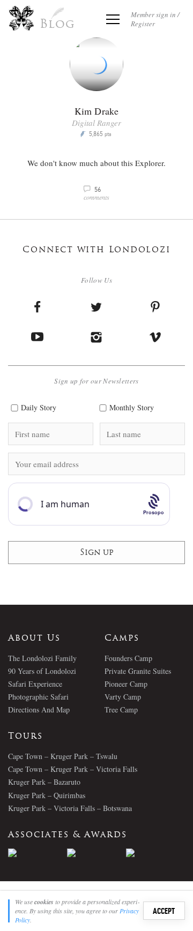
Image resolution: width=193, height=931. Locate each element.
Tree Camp (121, 709)
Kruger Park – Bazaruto (44, 782)
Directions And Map (39, 709)
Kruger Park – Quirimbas (46, 795)
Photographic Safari (38, 697)
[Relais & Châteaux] (155, 853)
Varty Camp (123, 697)
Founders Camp (128, 658)
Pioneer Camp (126, 684)
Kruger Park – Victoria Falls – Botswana (70, 808)
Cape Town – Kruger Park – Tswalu (62, 756)
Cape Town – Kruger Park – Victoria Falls (72, 769)
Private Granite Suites (138, 671)
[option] (37, 853)
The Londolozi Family (42, 658)
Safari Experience (35, 684)
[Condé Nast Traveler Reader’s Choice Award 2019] (37, 853)
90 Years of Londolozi (42, 671)
